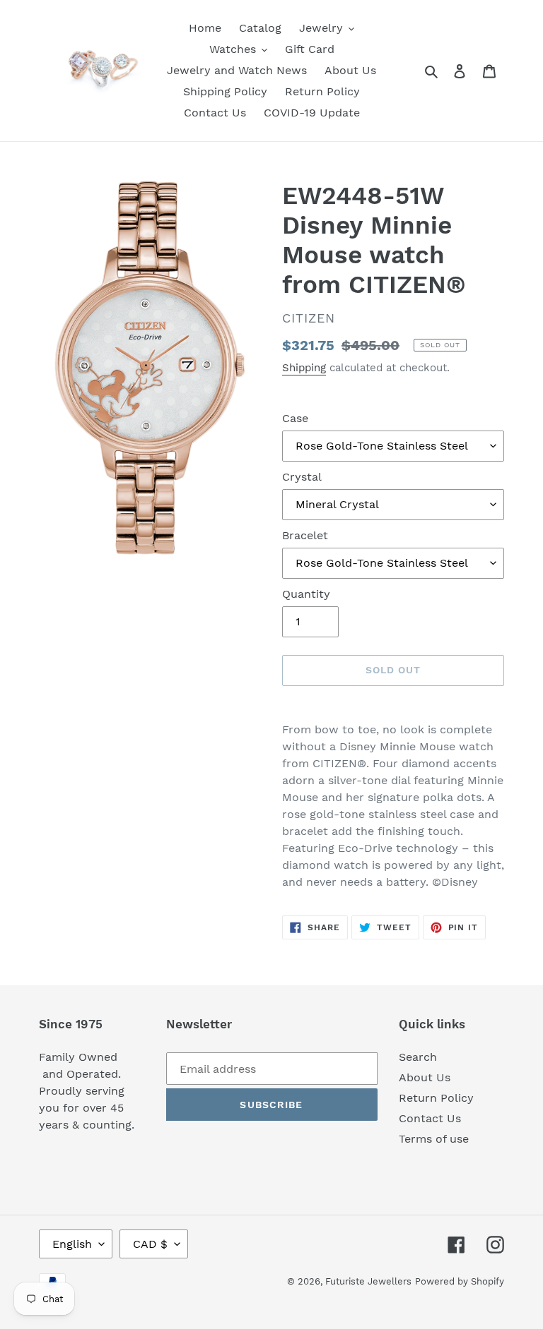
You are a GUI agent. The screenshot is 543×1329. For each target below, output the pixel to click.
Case (295, 418)
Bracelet (305, 535)
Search (418, 1057)
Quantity (306, 594)
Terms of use (434, 1138)
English (72, 1244)
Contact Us (430, 1118)
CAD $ (150, 1244)
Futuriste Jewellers (368, 1281)
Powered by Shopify (459, 1281)
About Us (424, 1077)
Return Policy (436, 1098)
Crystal (302, 476)
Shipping (304, 367)
